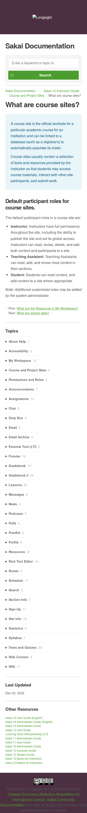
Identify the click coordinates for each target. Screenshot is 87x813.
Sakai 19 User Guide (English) (23, 718)
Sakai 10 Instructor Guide (20, 750)
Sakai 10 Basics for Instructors (23, 758)
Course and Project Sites (26, 95)
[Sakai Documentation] (42, 17)
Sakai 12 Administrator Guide (23, 726)
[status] (43, 152)
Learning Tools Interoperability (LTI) (26, 734)
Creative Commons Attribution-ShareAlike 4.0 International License (44, 797)
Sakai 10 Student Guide (19, 754)
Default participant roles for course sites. (37, 204)
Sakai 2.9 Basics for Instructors (23, 763)
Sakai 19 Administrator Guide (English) (29, 722)
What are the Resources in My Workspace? (47, 308)
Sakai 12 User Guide (18, 730)
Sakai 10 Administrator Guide (23, 746)
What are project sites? (33, 313)
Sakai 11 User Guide (18, 742)
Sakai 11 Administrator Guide (23, 738)
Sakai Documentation (20, 91)
